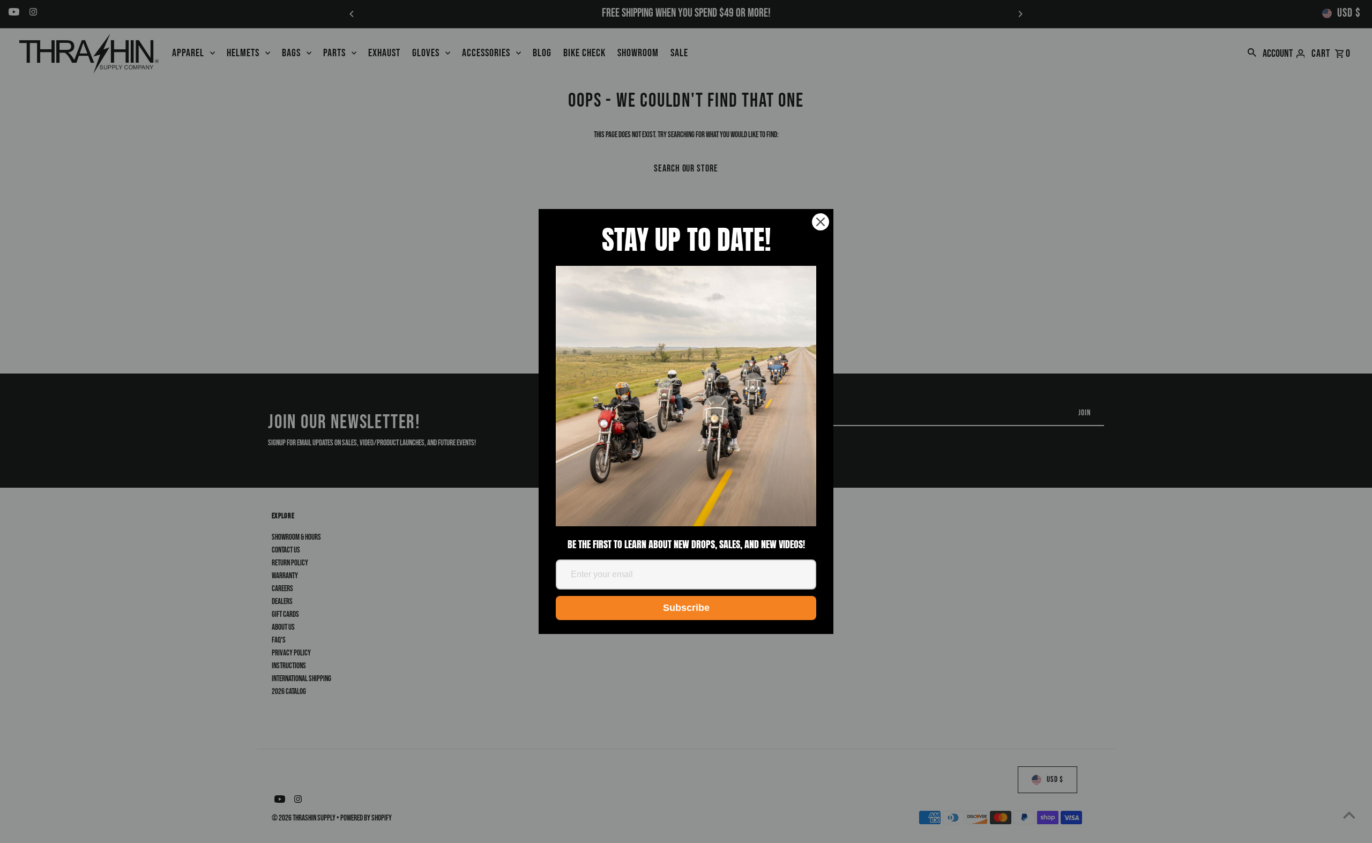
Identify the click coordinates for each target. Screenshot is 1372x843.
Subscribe (686, 607)
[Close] (820, 222)
